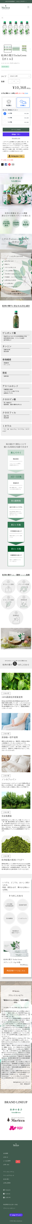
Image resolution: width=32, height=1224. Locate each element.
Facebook (7, 1193)
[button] (29, 7)
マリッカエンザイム (8, 1171)
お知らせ (5, 1157)
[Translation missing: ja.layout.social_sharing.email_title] (13, 164)
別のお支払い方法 (16, 138)
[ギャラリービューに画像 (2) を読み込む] (16, 48)
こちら (26, 93)
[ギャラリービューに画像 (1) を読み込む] (7, 48)
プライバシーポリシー (9, 1208)
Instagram (7, 1190)
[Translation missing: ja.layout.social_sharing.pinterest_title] (9, 164)
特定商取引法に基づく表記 (10, 1204)
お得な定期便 (7, 1183)
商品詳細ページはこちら (16, 970)
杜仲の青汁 (5, 66)
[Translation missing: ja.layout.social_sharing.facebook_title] (6, 164)
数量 (3, 81)
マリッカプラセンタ (8, 1175)
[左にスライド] (2, 49)
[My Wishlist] (18, 1161)
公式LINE (8, 1197)
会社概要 (5, 1153)
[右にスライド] (30, 49)
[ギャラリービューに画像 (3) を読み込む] (24, 48)
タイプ (3, 76)
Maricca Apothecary (18, 1220)
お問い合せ (6, 1164)
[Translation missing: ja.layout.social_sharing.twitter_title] (2, 164)
